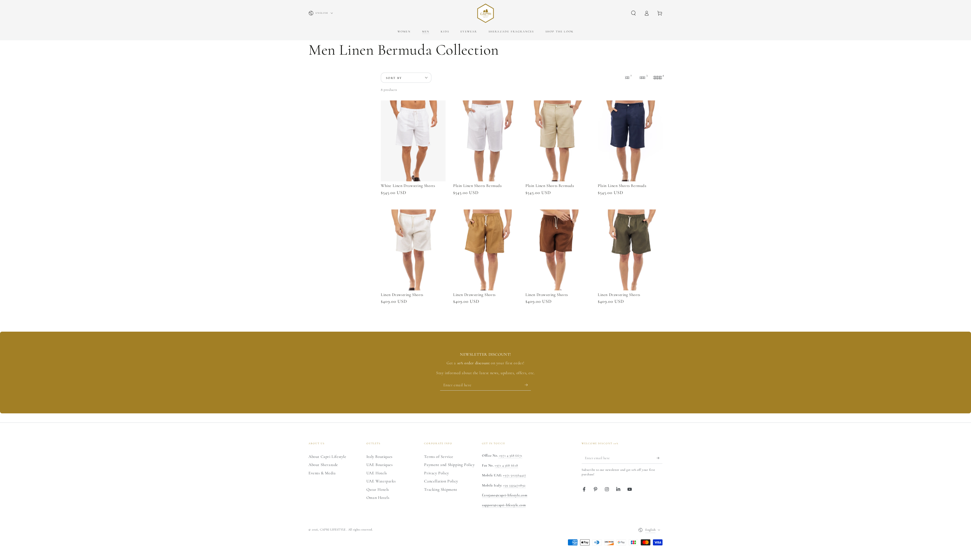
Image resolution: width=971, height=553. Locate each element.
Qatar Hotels (377, 489)
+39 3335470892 (514, 485)
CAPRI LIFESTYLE (333, 529)
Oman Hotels (377, 497)
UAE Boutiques (379, 464)
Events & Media (322, 473)
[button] (633, 13)
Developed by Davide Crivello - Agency (338, 537)
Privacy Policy (436, 473)
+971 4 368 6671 (510, 455)
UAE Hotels (376, 473)
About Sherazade (323, 464)
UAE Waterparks (380, 481)
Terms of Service (438, 456)
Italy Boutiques (379, 456)
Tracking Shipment (440, 489)
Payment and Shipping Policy (449, 464)
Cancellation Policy (441, 481)
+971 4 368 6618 (506, 465)
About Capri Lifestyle (327, 456)
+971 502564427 (514, 475)
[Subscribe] (528, 384)
